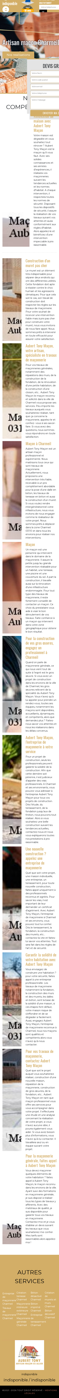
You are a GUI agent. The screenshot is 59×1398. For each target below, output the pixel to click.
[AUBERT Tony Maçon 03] (29, 1354)
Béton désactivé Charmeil (36, 1296)
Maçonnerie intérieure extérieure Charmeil (22, 1309)
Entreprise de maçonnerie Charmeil (8, 1298)
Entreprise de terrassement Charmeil (36, 1320)
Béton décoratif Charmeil (50, 1314)
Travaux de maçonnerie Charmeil (8, 1313)
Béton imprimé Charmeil (36, 1307)
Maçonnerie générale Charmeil (22, 1322)
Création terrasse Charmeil (22, 1296)
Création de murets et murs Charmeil (50, 1299)
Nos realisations (18, 55)
